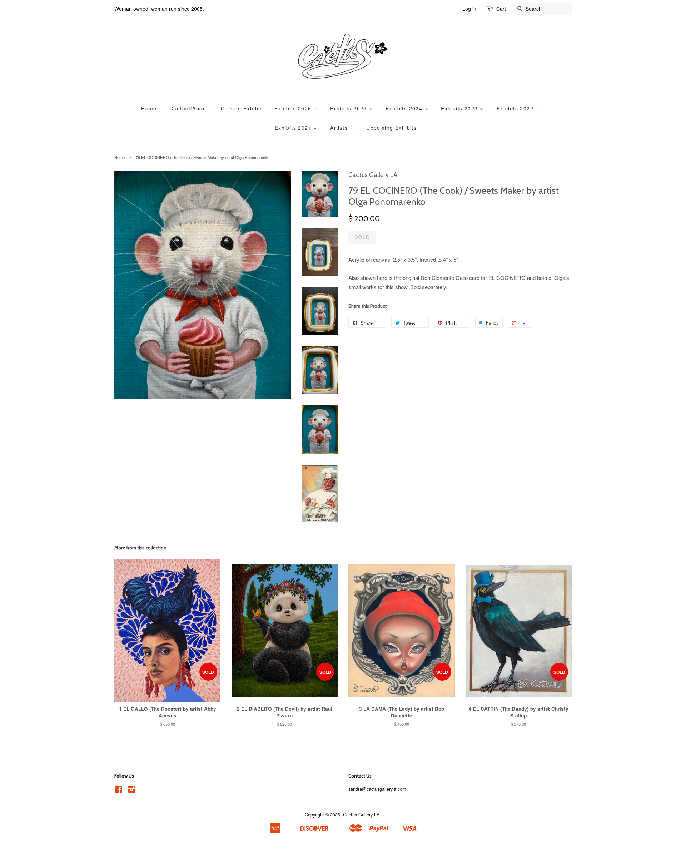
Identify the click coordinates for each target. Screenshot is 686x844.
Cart (501, 8)
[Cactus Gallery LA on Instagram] (131, 790)
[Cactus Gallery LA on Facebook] (118, 790)
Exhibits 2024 (405, 108)
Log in (469, 8)
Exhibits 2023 (460, 108)
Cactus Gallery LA (361, 814)
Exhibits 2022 (516, 108)
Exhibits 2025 (349, 108)
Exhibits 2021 (294, 127)
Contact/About (188, 108)
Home (149, 108)
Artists (339, 127)
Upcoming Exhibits (391, 127)
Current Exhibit (241, 108)
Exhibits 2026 (293, 108)
